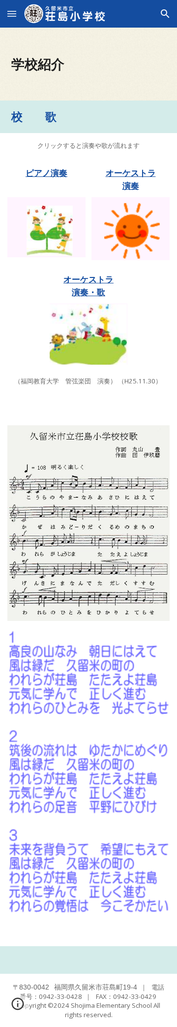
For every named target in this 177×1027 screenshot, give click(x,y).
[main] (88, 64)
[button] (12, 13)
